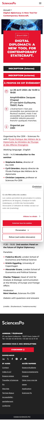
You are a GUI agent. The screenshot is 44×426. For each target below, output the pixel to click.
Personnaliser (21, 230)
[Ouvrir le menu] (40, 3)
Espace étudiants (29, 368)
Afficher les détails (30, 216)
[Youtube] (25, 359)
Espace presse (8, 376)
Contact (5, 368)
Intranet (25, 376)
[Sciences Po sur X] (8, 359)
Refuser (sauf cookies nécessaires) (22, 237)
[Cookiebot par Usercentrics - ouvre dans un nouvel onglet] (32, 187)
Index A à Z (6, 372)
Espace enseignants (30, 372)
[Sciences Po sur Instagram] (16, 359)
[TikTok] (21, 359)
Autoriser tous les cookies (22, 223)
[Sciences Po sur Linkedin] (3, 359)
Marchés (5, 389)
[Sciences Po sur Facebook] (12, 359)
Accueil (6, 10)
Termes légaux (8, 393)
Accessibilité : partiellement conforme (7, 401)
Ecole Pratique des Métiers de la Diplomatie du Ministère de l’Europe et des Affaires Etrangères (21, 142)
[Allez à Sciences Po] (13, 324)
